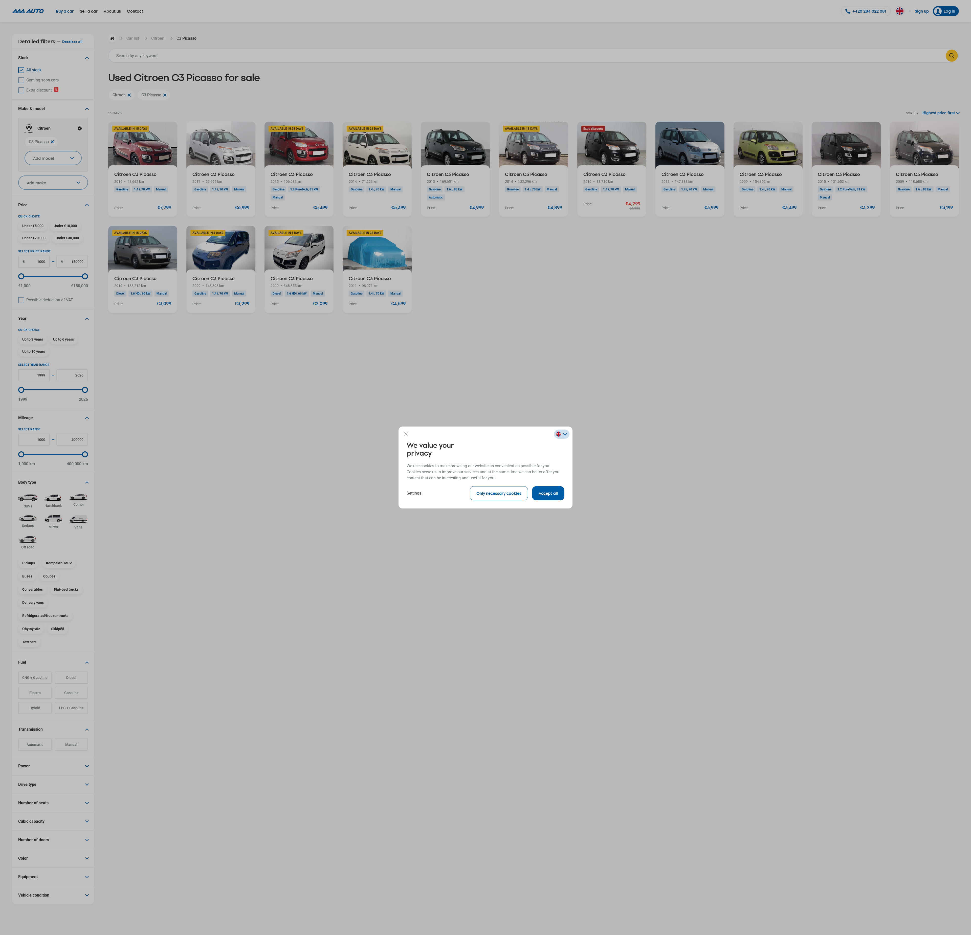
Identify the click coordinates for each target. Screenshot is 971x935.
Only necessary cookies (498, 493)
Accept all (548, 493)
